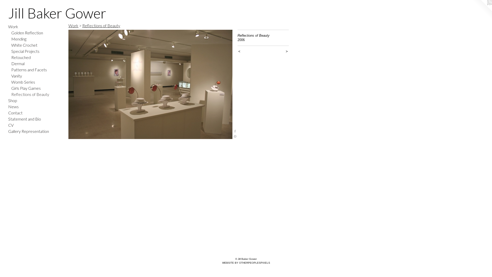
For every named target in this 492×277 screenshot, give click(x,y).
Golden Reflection (27, 32)
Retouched (21, 57)
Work (13, 26)
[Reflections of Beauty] (150, 84)
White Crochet (24, 45)
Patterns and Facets (29, 69)
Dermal (18, 63)
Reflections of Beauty (30, 94)
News (13, 106)
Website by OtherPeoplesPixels (246, 262)
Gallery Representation (28, 131)
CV (11, 125)
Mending (18, 38)
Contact (15, 112)
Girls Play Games (26, 88)
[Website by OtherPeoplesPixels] (481, 10)
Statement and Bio (24, 118)
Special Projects (25, 51)
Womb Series (23, 82)
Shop (12, 100)
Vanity (16, 75)
